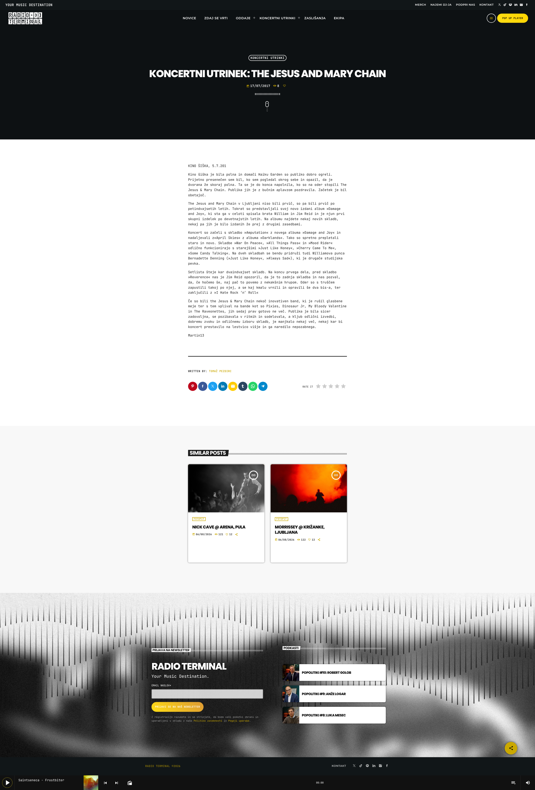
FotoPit (199, 519)
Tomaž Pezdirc (220, 371)
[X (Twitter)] (499, 5)
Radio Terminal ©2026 (163, 766)
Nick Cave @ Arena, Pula (218, 527)
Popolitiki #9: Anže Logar (324, 694)
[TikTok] (505, 5)
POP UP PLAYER (512, 18)
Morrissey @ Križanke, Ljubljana (300, 529)
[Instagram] (521, 5)
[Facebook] (527, 5)
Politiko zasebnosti (208, 720)
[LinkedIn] (516, 5)
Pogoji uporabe (238, 720)
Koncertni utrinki (267, 58)
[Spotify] (510, 5)
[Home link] (25, 18)
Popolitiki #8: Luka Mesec (324, 715)
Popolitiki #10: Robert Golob (326, 672)
